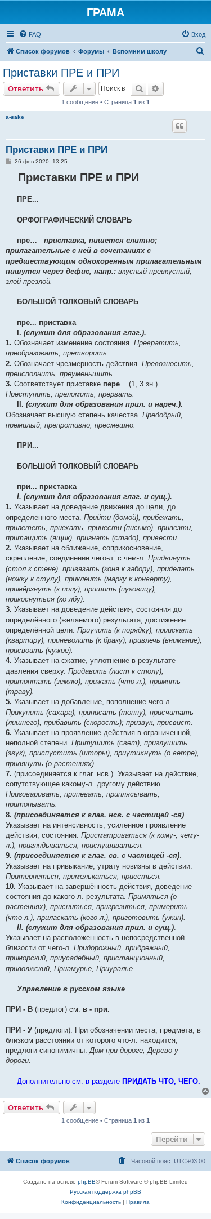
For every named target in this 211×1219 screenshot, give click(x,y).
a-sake (15, 117)
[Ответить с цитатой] (179, 126)
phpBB (87, 1181)
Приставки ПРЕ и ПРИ (61, 72)
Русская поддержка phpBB (105, 1192)
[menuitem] (30, 34)
